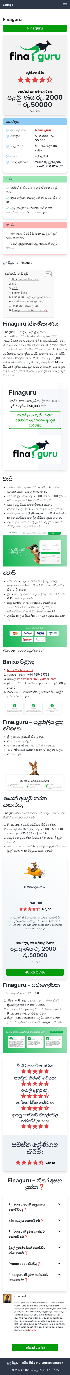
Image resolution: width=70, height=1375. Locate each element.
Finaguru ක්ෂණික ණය (25, 279)
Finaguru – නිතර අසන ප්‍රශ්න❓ (30, 310)
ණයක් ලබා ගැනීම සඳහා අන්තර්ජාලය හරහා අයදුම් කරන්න (35, 420)
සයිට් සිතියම (30, 1363)
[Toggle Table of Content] (47, 274)
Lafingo (8, 5)
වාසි (14, 283)
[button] (35, 1207)
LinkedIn (32, 1330)
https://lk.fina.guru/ (20, 670)
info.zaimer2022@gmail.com (36, 679)
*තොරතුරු (35, 111)
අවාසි (15, 288)
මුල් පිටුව (8, 262)
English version (52, 1363)
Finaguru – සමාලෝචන (25, 305)
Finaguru (35, 28)
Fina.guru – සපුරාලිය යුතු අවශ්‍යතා (31, 296)
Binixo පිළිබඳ (20, 292)
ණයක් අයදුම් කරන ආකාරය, (27, 301)
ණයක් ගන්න (35, 972)
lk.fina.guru (43, 130)
